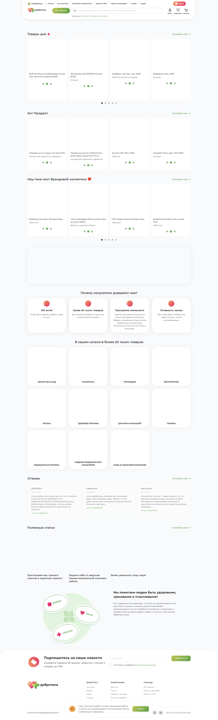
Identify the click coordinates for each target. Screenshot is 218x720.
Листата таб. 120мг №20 (123, 153)
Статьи (134, 3)
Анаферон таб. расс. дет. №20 (126, 74)
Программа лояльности (82, 3)
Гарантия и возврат (119, 694)
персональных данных (146, 665)
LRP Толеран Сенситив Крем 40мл (128, 219)
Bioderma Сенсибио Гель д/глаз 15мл (168, 220)
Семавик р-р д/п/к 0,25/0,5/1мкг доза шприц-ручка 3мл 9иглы (86, 154)
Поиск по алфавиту (119, 3)
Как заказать (63, 3)
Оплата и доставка (152, 691)
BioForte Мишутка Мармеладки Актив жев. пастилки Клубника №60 (47, 75)
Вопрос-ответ (101, 3)
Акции (143, 3)
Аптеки (51, 3)
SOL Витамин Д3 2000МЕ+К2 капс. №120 (87, 75)
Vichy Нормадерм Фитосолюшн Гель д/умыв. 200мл (88, 220)
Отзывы (90, 698)
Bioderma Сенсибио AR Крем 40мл (46, 219)
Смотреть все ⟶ (181, 34)
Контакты (91, 687)
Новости (114, 687)
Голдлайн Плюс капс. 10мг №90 (168, 153)
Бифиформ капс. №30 (163, 74)
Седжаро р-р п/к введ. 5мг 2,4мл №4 (47, 153)
